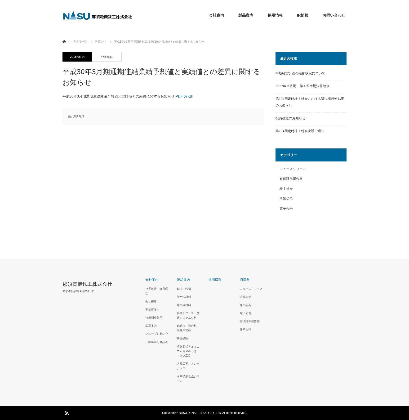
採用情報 (275, 15)
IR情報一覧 (80, 41)
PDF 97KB (184, 96)
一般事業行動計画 (156, 342)
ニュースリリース (293, 169)
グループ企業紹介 (156, 333)
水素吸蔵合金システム (188, 379)
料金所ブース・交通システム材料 (188, 315)
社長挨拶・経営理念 (156, 291)
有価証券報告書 (291, 179)
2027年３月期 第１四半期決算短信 (302, 86)
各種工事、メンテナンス (188, 366)
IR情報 (302, 15)
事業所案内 (152, 309)
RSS (66, 412)
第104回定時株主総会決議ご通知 (300, 131)
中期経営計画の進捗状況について (300, 73)
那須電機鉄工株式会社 (87, 283)
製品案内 (245, 15)
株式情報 (245, 329)
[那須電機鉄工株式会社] (97, 15)
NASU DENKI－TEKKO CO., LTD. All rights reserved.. (213, 413)
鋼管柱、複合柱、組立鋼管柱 (188, 328)
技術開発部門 (153, 317)
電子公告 (286, 208)
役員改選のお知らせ (290, 118)
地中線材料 (184, 305)
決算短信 (107, 57)
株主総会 (286, 189)
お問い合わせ (334, 15)
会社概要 (151, 301)
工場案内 (151, 325)
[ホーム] (64, 36)
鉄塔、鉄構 (184, 288)
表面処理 (182, 338)
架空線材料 (184, 297)
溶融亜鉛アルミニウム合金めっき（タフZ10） (188, 351)
